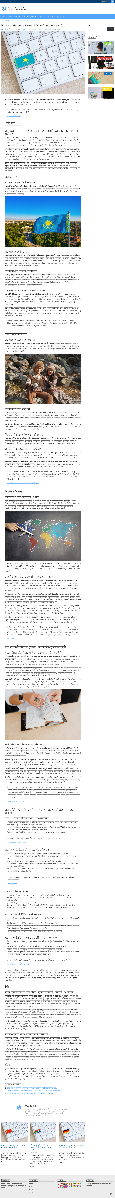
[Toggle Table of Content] (17, 123)
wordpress (56, 29)
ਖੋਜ (89, 25)
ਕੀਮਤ (41, 16)
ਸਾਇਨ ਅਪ (50, 16)
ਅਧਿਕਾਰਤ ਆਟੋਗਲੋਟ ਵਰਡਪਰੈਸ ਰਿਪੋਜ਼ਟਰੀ (16, 842)
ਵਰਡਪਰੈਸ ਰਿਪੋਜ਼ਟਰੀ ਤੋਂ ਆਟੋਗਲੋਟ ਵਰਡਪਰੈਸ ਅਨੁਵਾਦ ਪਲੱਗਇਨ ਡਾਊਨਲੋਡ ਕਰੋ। (32, 1088)
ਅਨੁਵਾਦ (40, 29)
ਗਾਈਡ (31, 1184)
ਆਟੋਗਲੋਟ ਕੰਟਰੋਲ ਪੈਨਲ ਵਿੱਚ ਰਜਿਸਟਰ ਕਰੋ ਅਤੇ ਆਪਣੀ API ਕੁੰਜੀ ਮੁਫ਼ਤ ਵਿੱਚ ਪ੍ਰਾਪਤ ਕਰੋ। (35, 1090)
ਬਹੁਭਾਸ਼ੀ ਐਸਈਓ (11, 638)
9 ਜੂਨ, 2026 (34, 1152)
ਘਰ (4, 16)
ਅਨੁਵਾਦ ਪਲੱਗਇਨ (47, 29)
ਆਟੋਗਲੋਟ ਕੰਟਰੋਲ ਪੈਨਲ (12, 884)
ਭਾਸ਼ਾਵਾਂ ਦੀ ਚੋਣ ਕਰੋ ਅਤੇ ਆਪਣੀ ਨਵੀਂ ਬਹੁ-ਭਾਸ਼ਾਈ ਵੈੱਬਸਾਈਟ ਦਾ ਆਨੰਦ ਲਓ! (30, 1093)
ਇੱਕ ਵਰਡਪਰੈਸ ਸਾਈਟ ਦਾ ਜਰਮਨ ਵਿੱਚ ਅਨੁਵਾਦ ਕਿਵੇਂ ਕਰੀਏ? (71, 1146)
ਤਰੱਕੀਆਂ (31, 1192)
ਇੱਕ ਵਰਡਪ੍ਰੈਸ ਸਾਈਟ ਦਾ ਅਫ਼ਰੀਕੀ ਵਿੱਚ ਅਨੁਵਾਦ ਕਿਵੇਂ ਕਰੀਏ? (40, 1147)
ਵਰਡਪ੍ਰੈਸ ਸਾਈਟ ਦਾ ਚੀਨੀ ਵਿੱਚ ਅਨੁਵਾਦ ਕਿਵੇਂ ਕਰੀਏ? (13, 1146)
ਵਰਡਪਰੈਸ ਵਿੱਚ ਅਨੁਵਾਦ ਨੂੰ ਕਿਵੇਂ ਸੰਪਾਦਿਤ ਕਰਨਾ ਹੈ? (18, 964)
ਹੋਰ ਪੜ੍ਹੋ (3, 1164)
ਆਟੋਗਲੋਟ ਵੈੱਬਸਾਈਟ (14, 16)
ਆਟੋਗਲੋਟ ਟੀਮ (7, 29)
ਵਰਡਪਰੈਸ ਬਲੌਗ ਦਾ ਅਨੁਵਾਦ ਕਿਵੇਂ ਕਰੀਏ (15, 801)
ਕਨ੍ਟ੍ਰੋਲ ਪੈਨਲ (60, 16)
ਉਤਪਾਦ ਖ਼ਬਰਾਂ (33, 1186)
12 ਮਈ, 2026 (63, 1150)
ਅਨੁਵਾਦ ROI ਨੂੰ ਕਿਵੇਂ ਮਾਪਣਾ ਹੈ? (14, 116)
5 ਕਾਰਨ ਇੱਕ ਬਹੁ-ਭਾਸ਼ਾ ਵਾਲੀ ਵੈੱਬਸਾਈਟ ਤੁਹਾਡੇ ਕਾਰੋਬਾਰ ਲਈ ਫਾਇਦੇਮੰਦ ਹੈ (23, 483)
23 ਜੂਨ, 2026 (6, 1150)
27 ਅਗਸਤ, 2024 (18, 29)
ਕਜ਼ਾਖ (30, 29)
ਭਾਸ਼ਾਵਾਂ (25, 29)
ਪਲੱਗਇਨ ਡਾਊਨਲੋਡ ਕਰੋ (30, 16)
